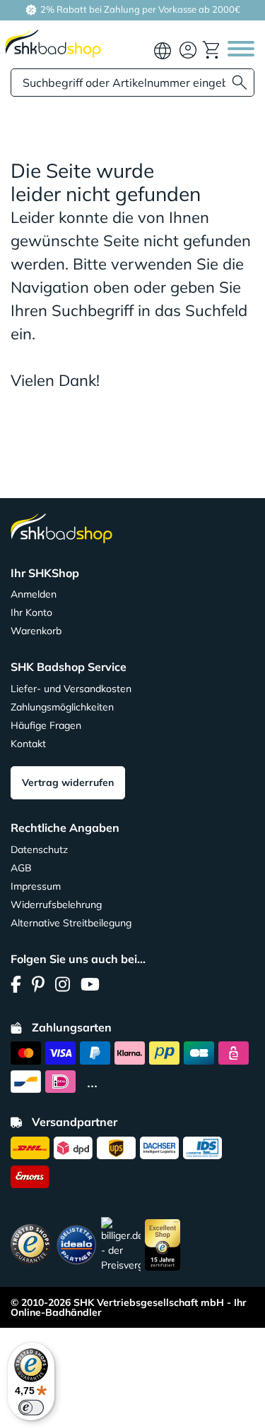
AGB (21, 867)
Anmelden (34, 594)
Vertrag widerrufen (68, 782)
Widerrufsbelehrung (56, 904)
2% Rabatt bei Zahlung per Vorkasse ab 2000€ (139, 9)
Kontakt (28, 743)
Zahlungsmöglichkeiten (62, 707)
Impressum (36, 886)
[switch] (31, 1407)
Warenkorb (36, 630)
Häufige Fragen (46, 725)
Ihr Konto (31, 612)
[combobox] (132, 82)
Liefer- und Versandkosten (71, 688)
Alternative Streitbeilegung (71, 922)
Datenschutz (39, 849)
